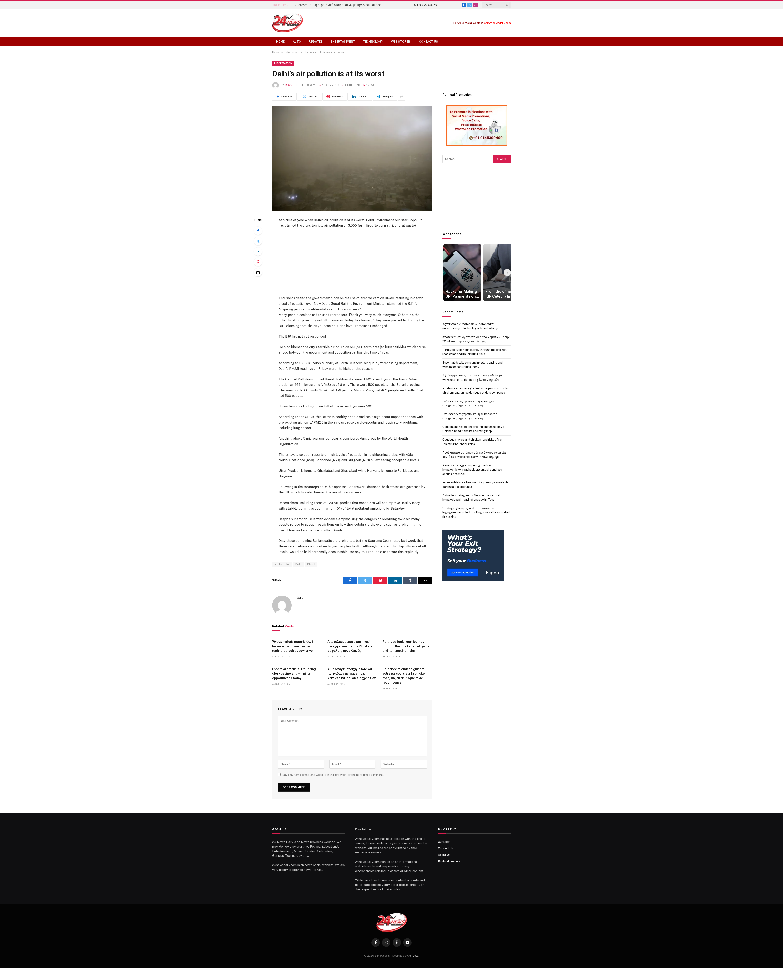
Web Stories (401, 41)
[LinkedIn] (258, 251)
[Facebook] (258, 231)
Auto (297, 41)
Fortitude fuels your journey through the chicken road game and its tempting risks (406, 646)
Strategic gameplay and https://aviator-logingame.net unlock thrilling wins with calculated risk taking (476, 512)
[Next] (507, 272)
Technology (373, 41)
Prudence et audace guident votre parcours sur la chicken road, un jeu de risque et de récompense (404, 675)
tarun (288, 85)
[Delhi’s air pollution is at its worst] (352, 158)
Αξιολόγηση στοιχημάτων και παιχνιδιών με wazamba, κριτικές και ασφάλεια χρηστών (351, 673)
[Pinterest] (258, 262)
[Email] (258, 272)
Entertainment (343, 41)
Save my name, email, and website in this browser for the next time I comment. (333, 774)
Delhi (298, 564)
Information (283, 63)
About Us (444, 855)
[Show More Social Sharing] (401, 97)
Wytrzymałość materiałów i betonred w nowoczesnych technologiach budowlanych (293, 646)
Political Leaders (449, 861)
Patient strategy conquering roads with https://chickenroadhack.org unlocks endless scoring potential (472, 470)
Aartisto (413, 955)
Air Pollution (282, 564)
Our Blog (444, 841)
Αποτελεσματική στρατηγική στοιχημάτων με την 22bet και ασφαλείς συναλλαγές (340, 5)
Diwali (311, 564)
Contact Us (428, 41)
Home (280, 41)
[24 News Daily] (287, 22)
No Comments (331, 85)
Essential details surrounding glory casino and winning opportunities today (294, 673)
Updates (316, 41)
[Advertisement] (352, 261)
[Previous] (445, 272)
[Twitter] (258, 241)
